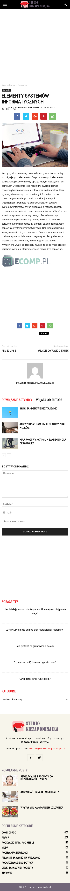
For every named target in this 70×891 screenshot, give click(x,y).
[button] (65, 4)
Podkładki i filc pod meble (18, 842)
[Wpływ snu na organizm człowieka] (10, 812)
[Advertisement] (35, 45)
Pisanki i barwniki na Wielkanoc (21, 857)
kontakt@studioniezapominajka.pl (47, 748)
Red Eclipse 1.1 (11, 350)
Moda (5, 847)
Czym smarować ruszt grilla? (35, 678)
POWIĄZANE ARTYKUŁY (17, 400)
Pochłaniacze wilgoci (15, 852)
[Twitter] (39, 757)
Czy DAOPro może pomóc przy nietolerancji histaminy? (35, 629)
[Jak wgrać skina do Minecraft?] (10, 796)
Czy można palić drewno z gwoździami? (35, 662)
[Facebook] (30, 757)
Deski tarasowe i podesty (17, 867)
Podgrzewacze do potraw (17, 862)
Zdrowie (7, 872)
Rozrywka (6, 90)
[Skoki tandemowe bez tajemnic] (10, 412)
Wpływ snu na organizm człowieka (42, 807)
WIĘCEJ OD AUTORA (49, 400)
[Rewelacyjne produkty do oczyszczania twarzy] (10, 780)
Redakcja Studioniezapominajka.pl (24, 107)
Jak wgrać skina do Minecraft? (40, 792)
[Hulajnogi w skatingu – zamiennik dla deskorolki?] (10, 443)
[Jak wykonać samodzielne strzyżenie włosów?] (10, 427)
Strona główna (8, 85)
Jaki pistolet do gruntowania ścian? (35, 646)
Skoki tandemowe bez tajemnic (38, 408)
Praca (5, 837)
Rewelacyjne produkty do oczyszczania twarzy (37, 778)
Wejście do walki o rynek (53, 350)
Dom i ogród (9, 832)
